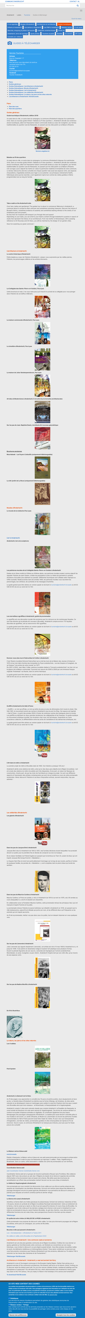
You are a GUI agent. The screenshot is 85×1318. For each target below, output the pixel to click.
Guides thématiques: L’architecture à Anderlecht (26, 86)
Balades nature (67, 27)
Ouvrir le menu (76, 18)
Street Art (61, 30)
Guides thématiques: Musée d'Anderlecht (23, 88)
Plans (11, 82)
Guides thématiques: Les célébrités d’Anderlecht (26, 92)
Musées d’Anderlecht (27, 24)
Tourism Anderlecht (15, 75)
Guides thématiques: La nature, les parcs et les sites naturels (30, 94)
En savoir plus (52, 1294)
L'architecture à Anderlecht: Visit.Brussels (24, 96)
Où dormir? (68, 33)
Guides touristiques (64, 24)
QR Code (78, 33)
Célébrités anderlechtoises (46, 30)
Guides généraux (15, 84)
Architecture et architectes (46, 24)
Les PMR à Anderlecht (51, 27)
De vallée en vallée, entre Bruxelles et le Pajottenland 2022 (26, 1236)
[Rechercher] (78, 5)
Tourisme (27, 15)
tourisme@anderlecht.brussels (61, 585)
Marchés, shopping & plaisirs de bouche (21, 30)
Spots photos (34, 33)
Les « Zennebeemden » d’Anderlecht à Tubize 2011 (24, 1233)
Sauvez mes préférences (18, 1315)
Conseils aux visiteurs (15, 37)
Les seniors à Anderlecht (32, 27)
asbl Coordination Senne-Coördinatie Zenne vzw (23, 1171)
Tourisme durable (48, 33)
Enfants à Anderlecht (15, 27)
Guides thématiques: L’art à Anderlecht (22, 90)
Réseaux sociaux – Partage (19, 1305)
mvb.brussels (11, 1154)
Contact (73, 1)
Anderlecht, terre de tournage (18, 33)
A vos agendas (13, 24)
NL (79, 1)
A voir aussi (78, 27)
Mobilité (59, 33)
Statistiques (14, 1298)
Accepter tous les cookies (66, 1315)
